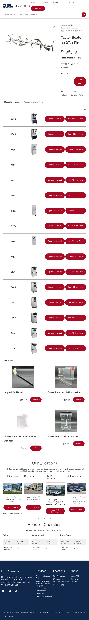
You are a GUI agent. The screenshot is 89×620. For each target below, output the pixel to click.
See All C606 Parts (75, 134)
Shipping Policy (80, 612)
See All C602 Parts (75, 119)
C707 (13, 302)
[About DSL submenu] (62, 2)
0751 (13, 180)
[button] (54, 27)
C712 (13, 333)
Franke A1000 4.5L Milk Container (64, 392)
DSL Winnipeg (76, 509)
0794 (13, 241)
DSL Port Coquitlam (55, 511)
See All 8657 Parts (75, 256)
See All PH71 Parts (75, 226)
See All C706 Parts (75, 287)
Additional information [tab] (33, 102)
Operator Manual (55, 119)
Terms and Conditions (62, 612)
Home (63, 25)
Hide (84, 109)
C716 (13, 348)
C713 (13, 272)
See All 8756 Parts (75, 149)
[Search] (84, 14)
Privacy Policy (44, 612)
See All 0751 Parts (76, 180)
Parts (68, 28)
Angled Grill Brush (13, 392)
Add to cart (80, 81)
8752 (13, 210)
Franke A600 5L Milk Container (62, 436)
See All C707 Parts (75, 302)
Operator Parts (77, 95)
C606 (13, 134)
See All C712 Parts (76, 333)
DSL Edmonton (12, 507)
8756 (13, 149)
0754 (13, 195)
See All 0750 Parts (75, 165)
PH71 (13, 226)
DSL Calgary (34, 507)
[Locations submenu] (74, 2)
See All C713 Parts (75, 272)
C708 (13, 318)
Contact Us (37, 8)
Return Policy (8, 616)
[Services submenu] (50, 2)
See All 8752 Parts (76, 211)
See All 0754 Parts (75, 195)
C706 (13, 287)
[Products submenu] (39, 2)
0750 (13, 165)
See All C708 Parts (75, 318)
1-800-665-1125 (43, 471)
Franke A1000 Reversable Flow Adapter (20, 438)
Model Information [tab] (12, 102)
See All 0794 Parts (75, 241)
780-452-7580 (65, 471)
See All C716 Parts (75, 348)
